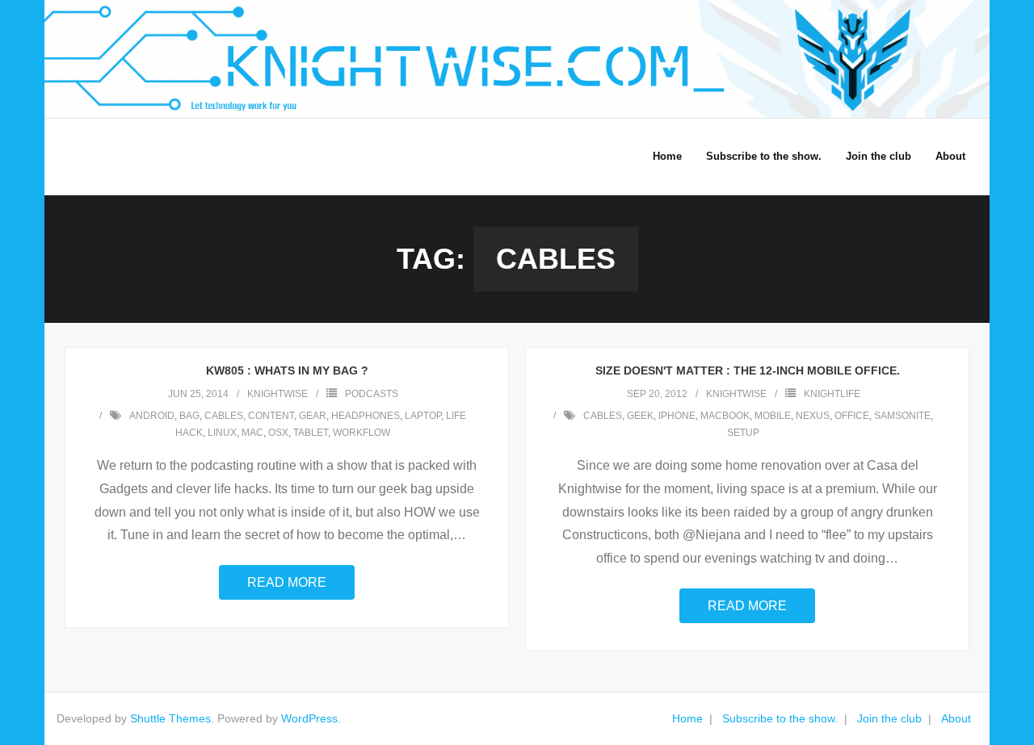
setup (743, 432)
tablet (310, 432)
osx (278, 432)
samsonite (902, 415)
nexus (813, 415)
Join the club (889, 718)
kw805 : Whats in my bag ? (287, 370)
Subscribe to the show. (780, 718)
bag (189, 415)
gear (312, 415)
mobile (772, 415)
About (956, 718)
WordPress (309, 718)
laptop (423, 415)
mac (252, 432)
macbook (725, 415)
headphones (365, 415)
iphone (677, 415)
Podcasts (371, 394)
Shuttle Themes (170, 718)
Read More (286, 582)
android (151, 415)
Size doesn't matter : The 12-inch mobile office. (747, 370)
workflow (361, 432)
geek (640, 415)
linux (222, 432)
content (271, 415)
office (851, 415)
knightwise (277, 394)
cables (223, 415)
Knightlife (832, 394)
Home (687, 718)
